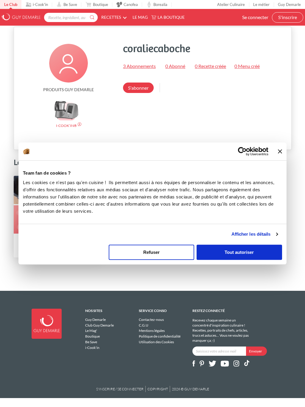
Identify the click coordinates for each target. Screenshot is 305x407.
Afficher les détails (251, 234)
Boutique (100, 4)
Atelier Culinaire (231, 4)
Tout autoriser (239, 252)
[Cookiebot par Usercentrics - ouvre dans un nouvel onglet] (242, 151)
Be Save (70, 4)
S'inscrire (287, 17)
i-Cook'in (40, 4)
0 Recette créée (210, 66)
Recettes (111, 17)
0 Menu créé (247, 66)
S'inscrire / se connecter (120, 389)
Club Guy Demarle (99, 325)
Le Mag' (91, 330)
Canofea (131, 4)
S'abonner (138, 88)
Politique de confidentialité (159, 336)
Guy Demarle (289, 4)
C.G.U (143, 325)
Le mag (140, 17)
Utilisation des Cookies (156, 342)
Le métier (261, 4)
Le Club (10, 4)
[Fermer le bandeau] (280, 151)
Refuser (151, 252)
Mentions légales (152, 330)
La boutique (171, 17)
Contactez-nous (151, 320)
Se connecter (255, 17)
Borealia (160, 4)
